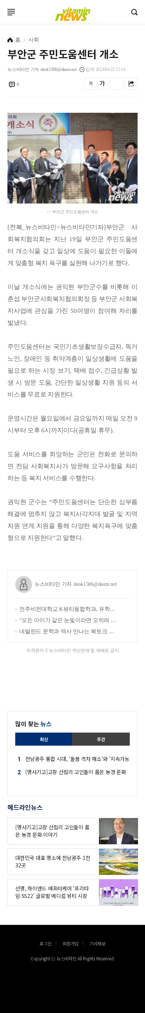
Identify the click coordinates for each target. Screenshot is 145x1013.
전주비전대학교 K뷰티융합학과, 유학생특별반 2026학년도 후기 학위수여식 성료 (68, 609)
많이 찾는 (33, 723)
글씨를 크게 (102, 83)
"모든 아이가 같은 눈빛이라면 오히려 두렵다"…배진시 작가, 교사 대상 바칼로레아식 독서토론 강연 (68, 620)
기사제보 (98, 943)
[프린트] (116, 83)
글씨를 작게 (91, 83)
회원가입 (70, 943)
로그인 (2, 23)
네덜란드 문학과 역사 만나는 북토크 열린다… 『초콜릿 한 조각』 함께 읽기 (68, 631)
